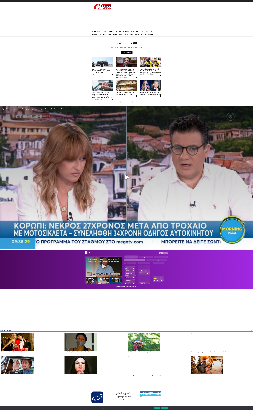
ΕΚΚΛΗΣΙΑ (121, 34)
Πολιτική (111, 31)
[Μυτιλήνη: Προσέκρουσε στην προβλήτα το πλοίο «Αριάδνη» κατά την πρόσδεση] (102, 62)
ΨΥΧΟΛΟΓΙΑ (149, 31)
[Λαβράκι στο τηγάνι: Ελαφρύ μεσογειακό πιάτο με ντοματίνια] (126, 85)
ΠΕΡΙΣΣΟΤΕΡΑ (151, 34)
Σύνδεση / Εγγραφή (94, 0)
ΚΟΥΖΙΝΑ (115, 34)
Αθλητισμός (126, 31)
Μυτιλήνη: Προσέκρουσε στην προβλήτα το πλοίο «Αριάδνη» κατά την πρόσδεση (101, 70)
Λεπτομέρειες (164, 407)
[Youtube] (159, 1)
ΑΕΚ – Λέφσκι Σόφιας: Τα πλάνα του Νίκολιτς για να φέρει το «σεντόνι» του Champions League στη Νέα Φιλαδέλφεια (150, 71)
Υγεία (143, 31)
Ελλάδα (99, 31)
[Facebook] (154, 1)
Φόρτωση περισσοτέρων (126, 102)
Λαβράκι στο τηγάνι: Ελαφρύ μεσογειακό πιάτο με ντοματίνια (126, 93)
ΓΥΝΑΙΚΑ (137, 34)
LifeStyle (138, 31)
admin (141, 75)
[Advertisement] (138, 7)
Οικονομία (118, 31)
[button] (160, 31)
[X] (156, 1)
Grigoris (93, 74)
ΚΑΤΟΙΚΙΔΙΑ (143, 34)
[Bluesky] (161, 1)
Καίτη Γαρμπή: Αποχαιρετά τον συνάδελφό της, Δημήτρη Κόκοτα (150, 93)
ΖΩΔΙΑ (109, 34)
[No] (251, 408)
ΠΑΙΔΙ (131, 34)
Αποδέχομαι (157, 407)
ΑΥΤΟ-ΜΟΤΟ (95, 34)
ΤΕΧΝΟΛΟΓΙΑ (103, 34)
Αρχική (94, 31)
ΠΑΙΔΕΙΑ (127, 34)
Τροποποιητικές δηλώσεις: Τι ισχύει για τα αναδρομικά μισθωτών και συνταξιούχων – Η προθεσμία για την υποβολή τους (102, 95)
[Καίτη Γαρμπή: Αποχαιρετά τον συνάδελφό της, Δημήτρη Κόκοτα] (150, 85)
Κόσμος (105, 31)
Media (132, 31)
